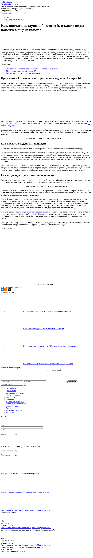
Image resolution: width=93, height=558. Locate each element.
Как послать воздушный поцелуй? (21, 71)
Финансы (10, 412)
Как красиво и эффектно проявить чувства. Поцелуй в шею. (48, 364)
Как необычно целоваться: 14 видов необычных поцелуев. (47, 311)
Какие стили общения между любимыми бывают (43, 329)
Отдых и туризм (12, 406)
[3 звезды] (19, 258)
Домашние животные (15, 393)
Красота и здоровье (14, 395)
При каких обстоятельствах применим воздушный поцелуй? (32, 69)
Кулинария (10, 397)
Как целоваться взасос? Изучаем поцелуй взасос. (21, 473)
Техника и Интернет (14, 410)
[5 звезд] (19, 276)
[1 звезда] (19, 239)
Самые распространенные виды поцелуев (24, 73)
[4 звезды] (55, 258)
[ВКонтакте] (2, 289)
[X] (9, 289)
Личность (10, 399)
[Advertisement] (45, 41)
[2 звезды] (55, 239)
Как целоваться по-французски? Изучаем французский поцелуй (49, 346)
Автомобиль (11, 388)
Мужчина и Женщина (15, 402)
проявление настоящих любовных (37, 212)
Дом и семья (11, 391)
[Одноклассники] (5, 289)
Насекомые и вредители (16, 404)
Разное (8, 408)
